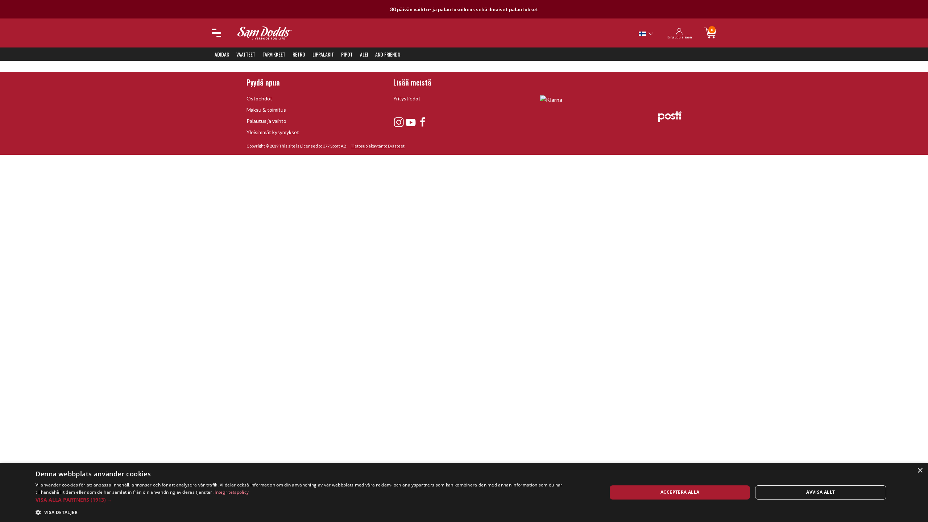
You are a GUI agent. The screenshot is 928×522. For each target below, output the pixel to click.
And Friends (387, 54)
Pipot (347, 54)
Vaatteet (245, 54)
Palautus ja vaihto (266, 121)
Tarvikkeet (273, 54)
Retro (299, 54)
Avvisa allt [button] (820, 492)
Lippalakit (323, 54)
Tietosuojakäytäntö (369, 146)
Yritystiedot (406, 98)
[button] (313, 500)
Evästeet (396, 146)
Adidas (222, 54)
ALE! (364, 54)
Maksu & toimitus (266, 110)
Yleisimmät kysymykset (272, 132)
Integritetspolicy (232, 492)
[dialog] (464, 492)
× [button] (920, 470)
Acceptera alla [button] (680, 492)
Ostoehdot (259, 98)
